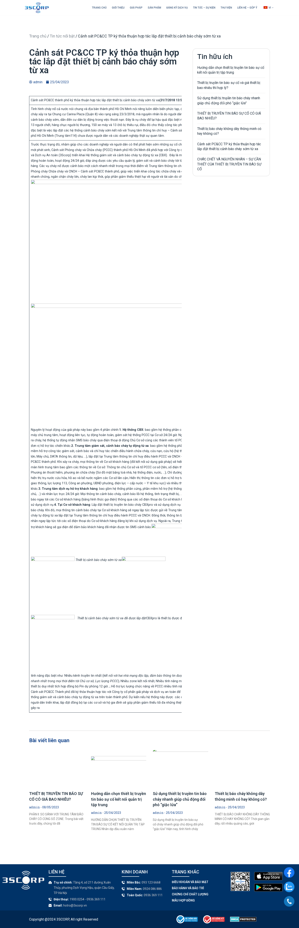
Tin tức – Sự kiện (204, 7)
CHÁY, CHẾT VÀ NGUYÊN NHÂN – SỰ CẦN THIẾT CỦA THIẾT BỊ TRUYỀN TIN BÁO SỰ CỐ (229, 164)
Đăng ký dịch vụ (177, 7)
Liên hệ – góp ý (247, 7)
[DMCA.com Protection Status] (243, 921)
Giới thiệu (118, 7)
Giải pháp (136, 7)
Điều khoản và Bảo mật (190, 882)
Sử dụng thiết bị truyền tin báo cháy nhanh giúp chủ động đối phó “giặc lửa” (180, 799)
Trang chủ (99, 7)
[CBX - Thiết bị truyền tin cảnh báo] (37, 8)
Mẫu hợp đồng (183, 900)
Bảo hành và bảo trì (188, 888)
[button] (272, 7)
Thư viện (226, 7)
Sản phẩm (154, 7)
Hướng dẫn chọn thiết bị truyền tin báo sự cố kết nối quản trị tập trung (118, 799)
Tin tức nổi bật (62, 36)
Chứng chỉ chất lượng (190, 894)
